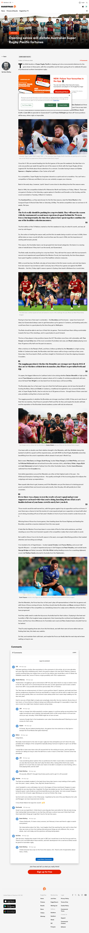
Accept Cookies (63, 105)
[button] (87, 11)
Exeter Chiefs (50, 445)
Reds (24, 212)
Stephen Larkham (32, 171)
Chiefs (39, 389)
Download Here (61, 92)
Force (35, 349)
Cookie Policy (65, 906)
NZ (51, 923)
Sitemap (42, 916)
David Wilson (74, 110)
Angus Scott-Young (43, 461)
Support (63, 918)
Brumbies (55, 320)
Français (53, 927)
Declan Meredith (71, 375)
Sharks (74, 200)
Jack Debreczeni (26, 466)
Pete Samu (30, 461)
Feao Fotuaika (69, 548)
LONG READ (14, 33)
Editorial (63, 927)
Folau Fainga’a (60, 461)
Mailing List (54, 906)
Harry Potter (71, 463)
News (3, 11)
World (52, 920)
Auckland (24, 200)
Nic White (49, 550)
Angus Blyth (80, 463)
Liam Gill (27, 113)
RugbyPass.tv (54, 902)
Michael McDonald (27, 463)
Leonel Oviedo (53, 545)
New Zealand (75, 105)
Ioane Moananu (77, 466)
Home (42, 898)
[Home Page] (8, 6)
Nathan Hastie (31, 553)
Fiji (27, 618)
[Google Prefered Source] (15, 912)
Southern (53, 916)
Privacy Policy (65, 898)
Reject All (50, 105)
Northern (53, 912)
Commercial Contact (64, 922)
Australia (75, 453)
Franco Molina (67, 545)
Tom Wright (32, 381)
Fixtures (42, 902)
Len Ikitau (30, 341)
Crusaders (34, 469)
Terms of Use (64, 902)
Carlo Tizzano (23, 597)
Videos (42, 913)
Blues (71, 605)
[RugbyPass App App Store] (15, 901)
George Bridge (23, 550)
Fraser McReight (60, 113)
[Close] (69, 95)
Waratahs (69, 349)
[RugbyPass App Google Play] (15, 907)
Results (42, 906)
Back (4, 56)
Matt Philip (73, 461)
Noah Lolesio (73, 341)
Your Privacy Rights (27, 105)
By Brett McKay (6, 72)
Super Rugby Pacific (25, 57)
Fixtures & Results (12, 11)
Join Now (53, 898)
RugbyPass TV (24, 11)
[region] (45, 101)
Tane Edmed (27, 378)
